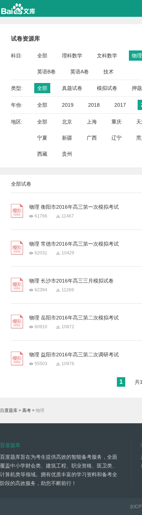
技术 (108, 72)
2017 (120, 105)
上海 (92, 122)
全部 (42, 55)
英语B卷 (46, 72)
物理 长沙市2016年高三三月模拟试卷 (71, 281)
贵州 (67, 154)
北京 (67, 122)
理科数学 (72, 55)
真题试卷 (72, 88)
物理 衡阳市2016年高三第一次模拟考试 (74, 207)
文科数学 (107, 55)
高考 (26, 410)
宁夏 (42, 138)
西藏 (42, 154)
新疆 (67, 138)
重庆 (116, 122)
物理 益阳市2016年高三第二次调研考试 (74, 354)
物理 (137, 55)
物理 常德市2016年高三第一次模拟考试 (74, 244)
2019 (68, 105)
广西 (92, 138)
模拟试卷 (107, 88)
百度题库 (8, 410)
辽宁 (116, 138)
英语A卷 (79, 72)
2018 (94, 105)
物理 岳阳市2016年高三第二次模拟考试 (74, 318)
